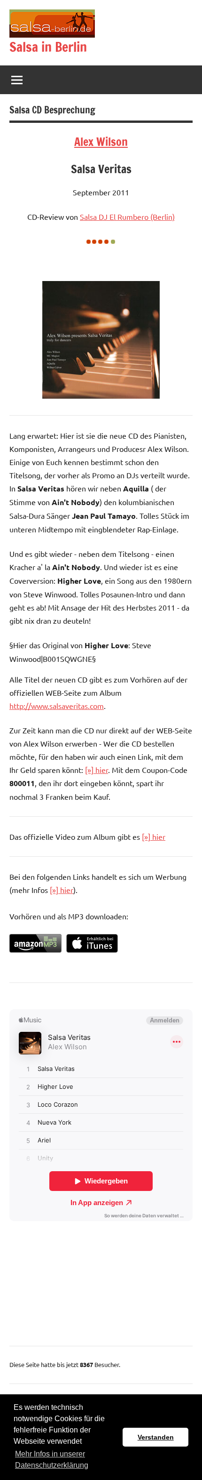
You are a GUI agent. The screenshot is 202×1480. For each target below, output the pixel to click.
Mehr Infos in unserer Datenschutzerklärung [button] (51, 1459)
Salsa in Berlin (48, 47)
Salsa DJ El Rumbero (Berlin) (127, 216)
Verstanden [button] (156, 1437)
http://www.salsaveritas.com (56, 705)
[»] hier (96, 769)
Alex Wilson (101, 142)
